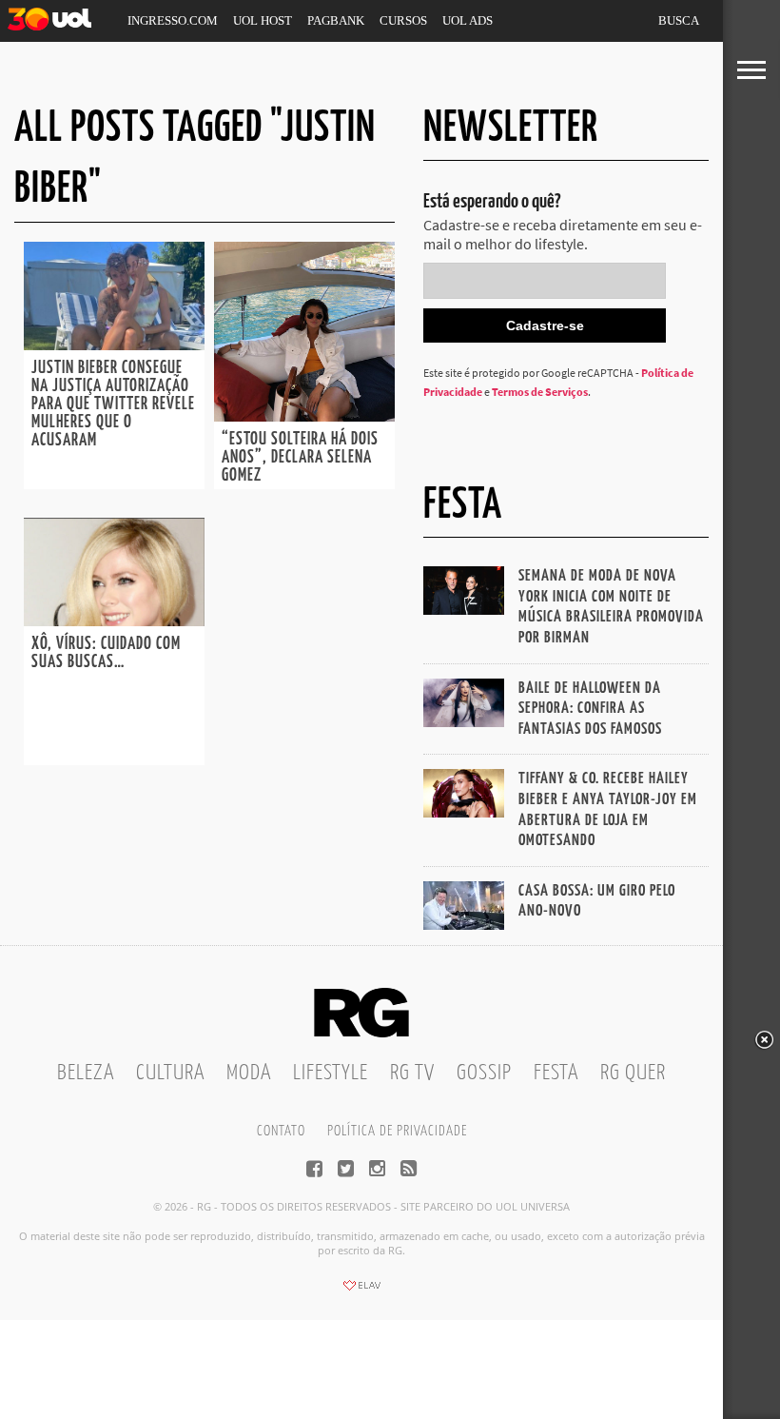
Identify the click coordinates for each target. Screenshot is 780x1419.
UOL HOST (262, 20)
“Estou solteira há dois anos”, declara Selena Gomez (300, 457)
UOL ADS (467, 20)
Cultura (170, 1073)
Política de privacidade (397, 1131)
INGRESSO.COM (172, 20)
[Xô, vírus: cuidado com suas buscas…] (114, 620)
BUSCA (678, 20)
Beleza (85, 1073)
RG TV (412, 1073)
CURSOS (403, 20)
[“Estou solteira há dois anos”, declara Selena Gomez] (304, 415)
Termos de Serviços (540, 391)
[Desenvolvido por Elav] (361, 1291)
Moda (248, 1073)
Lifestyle (330, 1073)
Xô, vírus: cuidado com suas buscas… (106, 653)
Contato (281, 1131)
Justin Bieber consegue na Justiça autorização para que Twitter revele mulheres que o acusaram (113, 404)
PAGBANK (335, 20)
